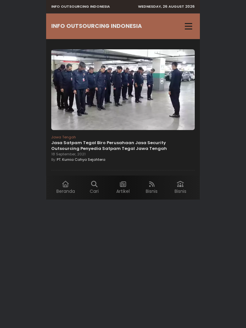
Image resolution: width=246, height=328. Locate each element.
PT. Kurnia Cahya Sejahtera (81, 159)
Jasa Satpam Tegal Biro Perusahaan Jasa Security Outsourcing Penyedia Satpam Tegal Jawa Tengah (109, 146)
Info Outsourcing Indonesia (96, 26)
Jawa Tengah (63, 137)
